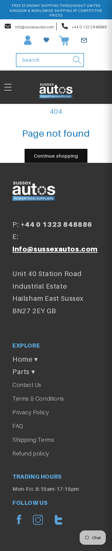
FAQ (17, 426)
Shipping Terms (33, 439)
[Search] (77, 60)
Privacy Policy (30, 412)
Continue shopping (56, 155)
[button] (8, 87)
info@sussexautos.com (34, 27)
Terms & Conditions (38, 398)
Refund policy (30, 453)
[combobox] (50, 60)
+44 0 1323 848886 (89, 27)
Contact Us (26, 385)
